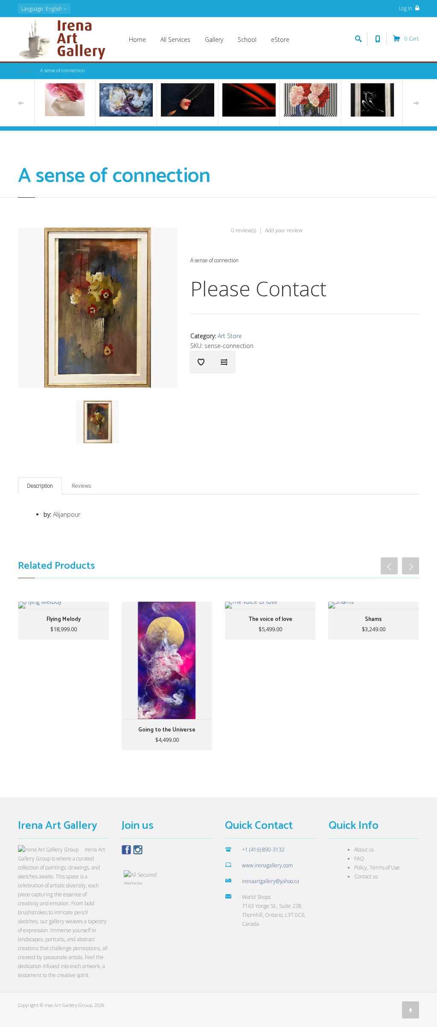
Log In (406, 8)
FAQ (359, 858)
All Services (175, 39)
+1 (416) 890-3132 (263, 849)
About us (364, 849)
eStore (280, 39)
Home (137, 39)
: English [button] (42, 8)
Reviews (81, 485)
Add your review (284, 230)
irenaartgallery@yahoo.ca (270, 881)
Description (40, 485)
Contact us (366, 876)
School (247, 39)
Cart (412, 38)
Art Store (230, 336)
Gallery (214, 39)
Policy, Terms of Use (377, 867)
